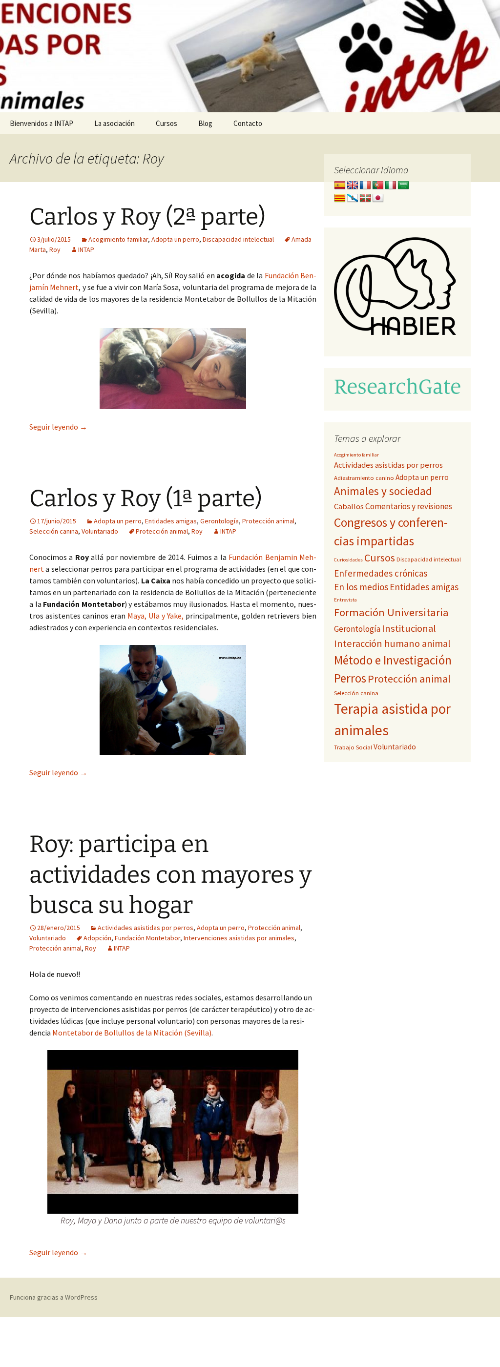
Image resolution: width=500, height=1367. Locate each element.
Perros (350, 678)
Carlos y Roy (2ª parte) (147, 217)
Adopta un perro (175, 239)
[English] (352, 185)
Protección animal (268, 521)
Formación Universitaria (391, 612)
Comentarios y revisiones (408, 506)
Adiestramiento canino (364, 477)
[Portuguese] (378, 185)
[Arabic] (403, 185)
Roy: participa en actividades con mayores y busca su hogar (170, 874)
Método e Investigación (393, 660)
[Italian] (390, 185)
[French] (365, 185)
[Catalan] (340, 198)
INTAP (86, 249)
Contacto (247, 123)
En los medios (361, 587)
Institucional (409, 628)
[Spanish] (340, 185)
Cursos (166, 123)
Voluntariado (100, 531)
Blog (205, 123)
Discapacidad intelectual (238, 239)
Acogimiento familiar (118, 239)
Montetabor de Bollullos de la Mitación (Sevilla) (131, 1032)
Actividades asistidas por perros (145, 927)
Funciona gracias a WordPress (54, 1297)
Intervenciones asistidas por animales (239, 937)
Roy (55, 249)
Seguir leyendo (58, 427)
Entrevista (345, 600)
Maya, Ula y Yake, (155, 616)
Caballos (349, 506)
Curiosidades (348, 560)
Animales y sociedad (383, 491)
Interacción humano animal (392, 643)
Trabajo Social (353, 747)
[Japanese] (378, 198)
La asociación (114, 123)
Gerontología (219, 521)
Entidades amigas (171, 521)
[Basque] (365, 198)
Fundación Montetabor (147, 937)
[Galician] (352, 198)
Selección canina (53, 531)
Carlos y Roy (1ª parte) (145, 498)
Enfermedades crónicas (380, 573)
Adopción (97, 937)
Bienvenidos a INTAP (41, 123)
